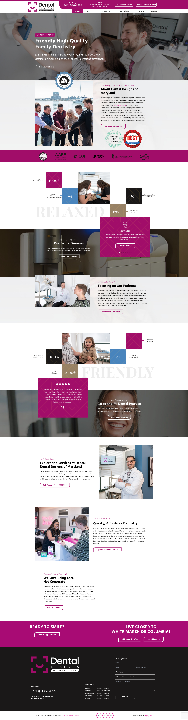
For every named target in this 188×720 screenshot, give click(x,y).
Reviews (141, 11)
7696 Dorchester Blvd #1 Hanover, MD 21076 (99, 4)
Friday (87, 698)
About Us (90, 11)
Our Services (106, 11)
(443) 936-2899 (72, 4)
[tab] (119, 253)
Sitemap (65, 715)
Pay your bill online (124, 5)
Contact (154, 11)
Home (77, 11)
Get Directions (53, 607)
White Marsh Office (130, 639)
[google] (98, 715)
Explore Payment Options (107, 549)
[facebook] (105, 715)
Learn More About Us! (113, 126)
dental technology (120, 105)
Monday (88, 688)
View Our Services (69, 256)
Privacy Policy (74, 715)
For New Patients (46, 67)
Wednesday (89, 693)
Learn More (125, 245)
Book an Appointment (47, 634)
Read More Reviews (119, 417)
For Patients (124, 11)
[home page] (41, 7)
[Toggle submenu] (94, 11)
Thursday (88, 696)
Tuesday (88, 691)
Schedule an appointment (146, 5)
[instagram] (111, 715)
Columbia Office (153, 639)
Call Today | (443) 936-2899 (55, 485)
